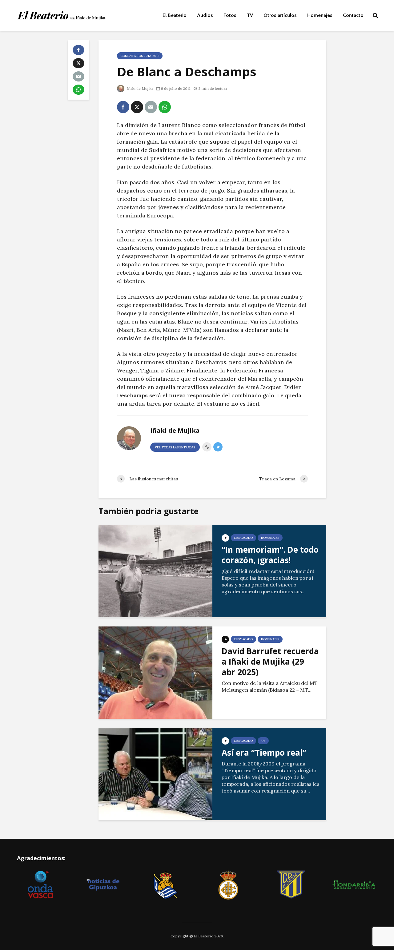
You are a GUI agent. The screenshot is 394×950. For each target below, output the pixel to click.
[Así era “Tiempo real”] (155, 773)
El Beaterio (175, 15)
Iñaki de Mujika (139, 88)
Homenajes (319, 15)
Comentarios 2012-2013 (139, 56)
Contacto (353, 15)
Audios (205, 15)
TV (250, 15)
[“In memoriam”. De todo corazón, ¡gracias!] (155, 570)
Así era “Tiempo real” (264, 752)
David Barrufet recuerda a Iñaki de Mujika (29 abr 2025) (270, 661)
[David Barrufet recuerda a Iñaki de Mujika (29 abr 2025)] (155, 672)
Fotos (229, 15)
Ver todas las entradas (175, 447)
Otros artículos (280, 15)
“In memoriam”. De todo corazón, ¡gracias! (270, 554)
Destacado (243, 538)
